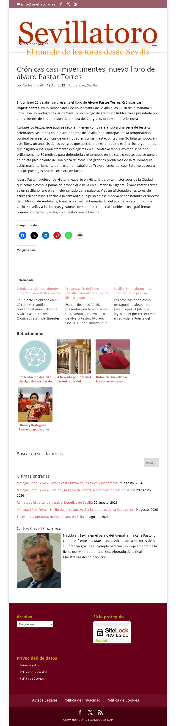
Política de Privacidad (33, 672)
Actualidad (77, 85)
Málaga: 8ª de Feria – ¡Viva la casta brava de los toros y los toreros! (67, 483)
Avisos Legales (29, 665)
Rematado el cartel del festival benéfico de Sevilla (55, 502)
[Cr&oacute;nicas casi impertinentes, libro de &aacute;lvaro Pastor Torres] (41, 303)
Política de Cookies (32, 678)
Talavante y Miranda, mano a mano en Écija (50, 516)
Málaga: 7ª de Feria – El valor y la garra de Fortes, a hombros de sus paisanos (76, 490)
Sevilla (92, 85)
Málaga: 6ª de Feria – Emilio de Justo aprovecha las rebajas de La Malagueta (75, 509)
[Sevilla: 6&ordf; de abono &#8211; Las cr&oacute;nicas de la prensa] (138, 303)
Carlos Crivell (33, 85)
